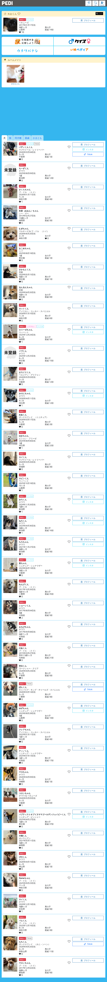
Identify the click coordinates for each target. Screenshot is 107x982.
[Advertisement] (53, 111)
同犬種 (18, 137)
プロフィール (89, 20)
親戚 (27, 137)
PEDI (7, 3)
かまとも (37, 137)
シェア (100, 13)
